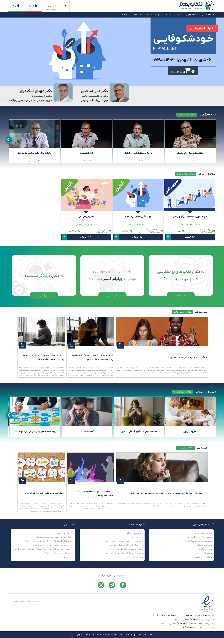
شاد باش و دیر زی (203, 553)
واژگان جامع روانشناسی (201, 557)
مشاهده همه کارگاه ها (186, 174)
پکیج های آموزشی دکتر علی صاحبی (127, 549)
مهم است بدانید (135, 524)
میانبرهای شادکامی (202, 545)
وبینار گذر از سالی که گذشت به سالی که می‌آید (123, 553)
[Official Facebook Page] (123, 585)
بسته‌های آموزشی (192, 14)
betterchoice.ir (95, 635)
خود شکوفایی (135, 537)
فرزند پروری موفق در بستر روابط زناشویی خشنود (122, 541)
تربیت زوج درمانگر (134, 533)
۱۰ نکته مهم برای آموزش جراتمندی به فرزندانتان (53, 537)
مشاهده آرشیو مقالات (183, 312)
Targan (134, 635)
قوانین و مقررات (17, 601)
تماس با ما (38, 601)
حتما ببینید (68, 524)
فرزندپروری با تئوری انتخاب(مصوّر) (197, 541)
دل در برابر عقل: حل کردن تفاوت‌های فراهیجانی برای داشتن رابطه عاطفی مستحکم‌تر (42, 549)
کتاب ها (149, 14)
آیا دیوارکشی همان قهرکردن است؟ (58, 553)
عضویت (31, 5)
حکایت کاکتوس (204, 549)
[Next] (9, 139)
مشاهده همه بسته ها (186, 115)
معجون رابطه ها (135, 557)
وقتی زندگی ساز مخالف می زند (198, 537)
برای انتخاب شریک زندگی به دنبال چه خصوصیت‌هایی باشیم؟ (48, 541)
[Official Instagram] (101, 585)
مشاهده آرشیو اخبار (185, 448)
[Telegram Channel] (112, 585)
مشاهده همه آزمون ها (182, 392)
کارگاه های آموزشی (208, 14)
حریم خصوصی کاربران (28, 601)
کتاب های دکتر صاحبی (202, 524)
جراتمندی (68, 557)
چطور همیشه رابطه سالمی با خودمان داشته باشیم (52, 545)
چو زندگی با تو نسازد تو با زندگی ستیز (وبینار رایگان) (122, 545)
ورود (14, 5)
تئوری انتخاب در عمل (202, 533)
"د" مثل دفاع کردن (64, 533)
